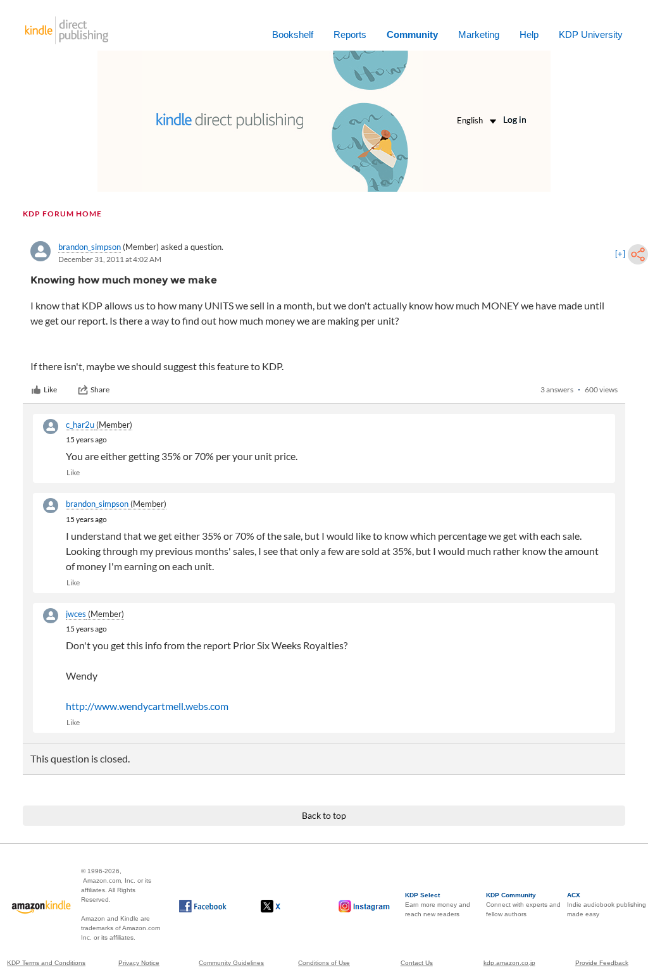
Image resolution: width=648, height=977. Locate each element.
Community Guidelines (231, 962)
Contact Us (417, 962)
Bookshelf (292, 34)
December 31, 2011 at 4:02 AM (109, 259)
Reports (349, 34)
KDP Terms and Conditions (46, 962)
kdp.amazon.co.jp (509, 962)
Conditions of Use (324, 962)
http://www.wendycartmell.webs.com (147, 706)
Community (412, 34)
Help (529, 34)
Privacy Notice (138, 962)
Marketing (478, 34)
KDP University (591, 34)
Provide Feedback (601, 962)
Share (99, 389)
